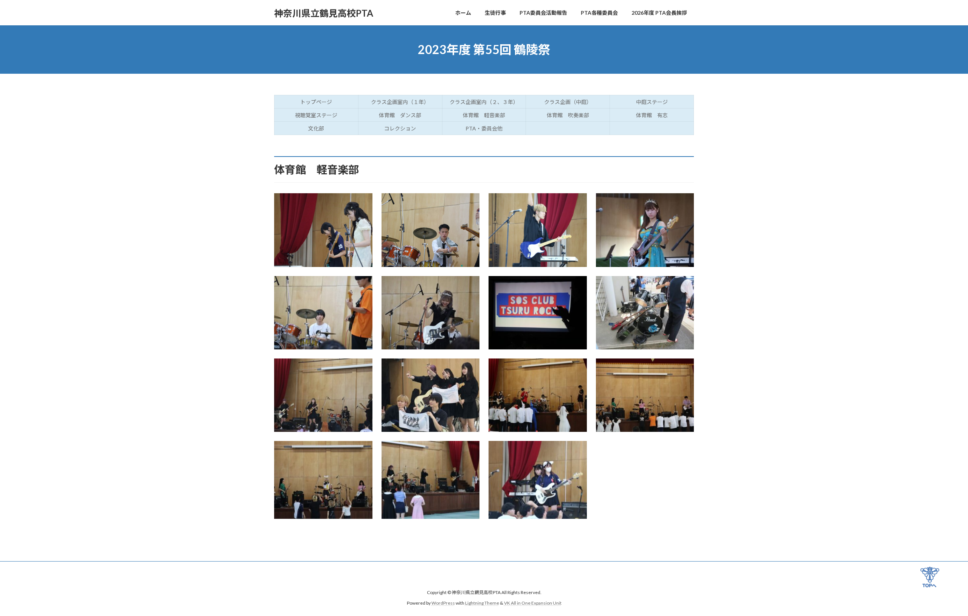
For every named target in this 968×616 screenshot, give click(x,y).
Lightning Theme (482, 603)
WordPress (443, 603)
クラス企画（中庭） (568, 102)
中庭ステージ (652, 102)
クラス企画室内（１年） (400, 102)
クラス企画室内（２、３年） (484, 102)
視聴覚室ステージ (316, 115)
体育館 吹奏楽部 (568, 115)
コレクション (400, 128)
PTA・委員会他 (484, 128)
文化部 (316, 128)
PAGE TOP (930, 578)
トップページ (316, 102)
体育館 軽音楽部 (484, 115)
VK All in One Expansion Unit (533, 603)
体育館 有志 (652, 115)
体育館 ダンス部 (400, 115)
